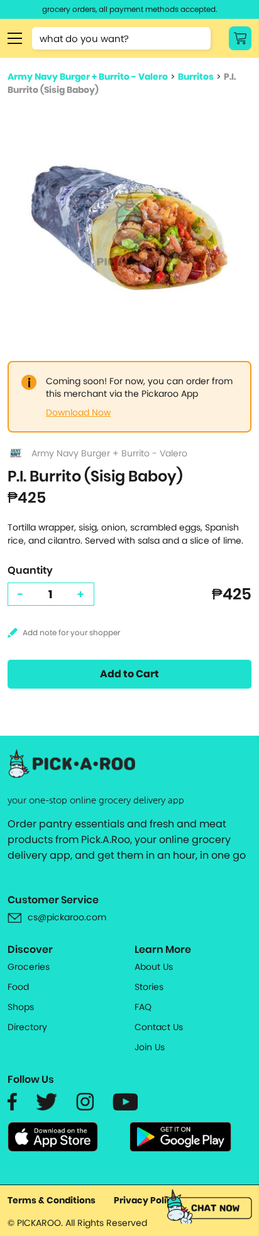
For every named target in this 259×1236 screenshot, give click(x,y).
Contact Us (159, 1027)
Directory (27, 1027)
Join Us (150, 1047)
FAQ (143, 1007)
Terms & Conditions (52, 1200)
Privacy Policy (146, 1200)
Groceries (29, 966)
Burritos (196, 76)
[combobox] (121, 38)
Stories (149, 987)
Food (18, 987)
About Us (154, 966)
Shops (21, 1007)
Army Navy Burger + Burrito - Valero (88, 76)
